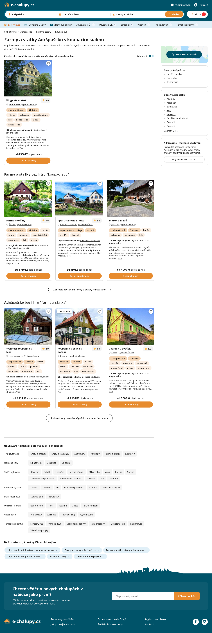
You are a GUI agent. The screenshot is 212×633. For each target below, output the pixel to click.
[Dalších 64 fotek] (28, 326)
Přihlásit (204, 4)
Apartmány (79, 453)
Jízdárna (63, 505)
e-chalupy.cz (10, 31)
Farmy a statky (43, 31)
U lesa (75, 505)
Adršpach (171, 102)
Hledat (175, 14)
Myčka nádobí (76, 471)
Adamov (171, 98)
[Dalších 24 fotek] (28, 198)
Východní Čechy (29, 104)
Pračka (118, 471)
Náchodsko (172, 78)
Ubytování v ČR (83, 24)
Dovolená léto (118, 523)
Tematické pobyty (185, 24)
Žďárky (12, 224)
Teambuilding (68, 514)
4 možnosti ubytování (90, 240)
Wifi (102, 478)
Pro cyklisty (36, 514)
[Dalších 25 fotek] (79, 198)
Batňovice (172, 106)
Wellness (51, 514)
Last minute (14, 24)
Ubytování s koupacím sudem (24, 556)
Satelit (47, 471)
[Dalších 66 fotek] (79, 326)
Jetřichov (115, 224)
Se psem (66, 462)
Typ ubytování (161, 24)
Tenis (51, 505)
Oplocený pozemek (74, 487)
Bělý (169, 110)
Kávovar (34, 471)
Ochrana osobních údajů (112, 619)
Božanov (64, 355)
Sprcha (130, 471)
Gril (57, 487)
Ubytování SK (106, 24)
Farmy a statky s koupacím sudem (125, 550)
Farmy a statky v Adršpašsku (80, 550)
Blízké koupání (90, 505)
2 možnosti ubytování (39, 376)
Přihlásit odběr (186, 596)
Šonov (114, 352)
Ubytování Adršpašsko (89, 556)
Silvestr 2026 (36, 523)
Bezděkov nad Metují (177, 118)
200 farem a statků (23, 49)
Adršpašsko (26, 31)
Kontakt (149, 624)
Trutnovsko (172, 81)
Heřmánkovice (16, 355)
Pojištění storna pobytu (111, 624)
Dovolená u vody (37, 24)
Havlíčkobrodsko (175, 74)
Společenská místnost (71, 478)
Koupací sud (36, 496)
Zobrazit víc (170, 130)
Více (21, 148)
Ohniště (46, 487)
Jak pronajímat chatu (63, 624)
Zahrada (93, 487)
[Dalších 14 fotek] (28, 78)
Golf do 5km (36, 505)
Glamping (130, 453)
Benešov (171, 114)
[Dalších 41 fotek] (130, 326)
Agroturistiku (86, 514)
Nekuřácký (53, 496)
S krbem (114, 478)
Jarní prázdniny (98, 523)
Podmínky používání (62, 619)
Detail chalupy (28, 160)
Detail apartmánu (79, 275)
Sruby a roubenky (60, 453)
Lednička (59, 471)
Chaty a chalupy (38, 453)
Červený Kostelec (68, 224)
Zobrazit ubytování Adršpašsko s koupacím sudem (79, 418)
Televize (91, 478)
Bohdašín (171, 122)
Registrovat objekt (155, 619)
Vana (107, 471)
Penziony (95, 453)
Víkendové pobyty (63, 24)
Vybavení (142, 24)
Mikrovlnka (94, 471)
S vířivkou (51, 462)
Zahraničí (125, 24)
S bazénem (36, 462)
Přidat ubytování (183, 4)
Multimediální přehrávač (42, 478)
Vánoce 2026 (54, 523)
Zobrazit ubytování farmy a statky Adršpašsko (79, 289)
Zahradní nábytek (111, 487)
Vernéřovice (14, 104)
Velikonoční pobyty (76, 523)
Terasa (33, 487)
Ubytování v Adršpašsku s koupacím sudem (31, 550)
